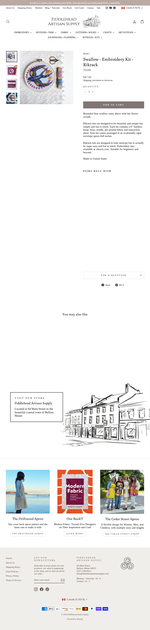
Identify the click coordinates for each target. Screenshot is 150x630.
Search (9, 558)
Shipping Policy (25, 8)
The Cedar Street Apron (122, 534)
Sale (98, 8)
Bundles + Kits (91, 37)
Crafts (107, 32)
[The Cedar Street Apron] (122, 492)
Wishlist (38, 8)
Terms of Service (13, 580)
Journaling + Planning (62, 37)
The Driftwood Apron (27, 534)
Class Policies (12, 571)
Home (86, 53)
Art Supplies (126, 32)
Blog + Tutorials (52, 8)
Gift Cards (79, 8)
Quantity (91, 86)
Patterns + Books (86, 32)
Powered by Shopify (75, 619)
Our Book (67, 8)
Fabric (65, 32)
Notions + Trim (45, 32)
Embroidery (21, 32)
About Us (10, 8)
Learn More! (75, 534)
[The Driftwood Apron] (28, 492)
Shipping (87, 80)
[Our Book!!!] (75, 492)
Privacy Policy (12, 576)
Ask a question (113, 275)
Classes (90, 8)
